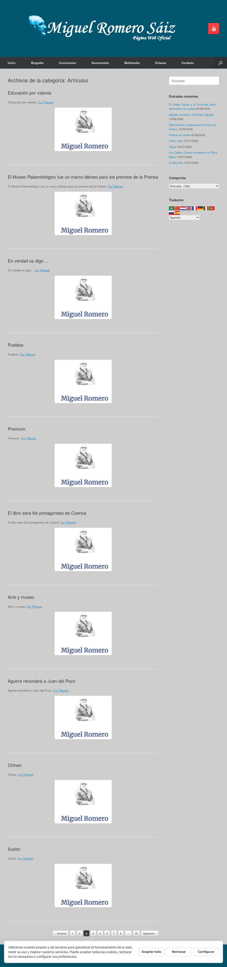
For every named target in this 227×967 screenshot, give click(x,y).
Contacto (188, 63)
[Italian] (206, 208)
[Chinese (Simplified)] (177, 208)
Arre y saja (176, 141)
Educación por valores (29, 92)
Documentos (100, 63)
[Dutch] (183, 208)
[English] (189, 208)
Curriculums (67, 63)
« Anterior (61, 933)
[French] (195, 208)
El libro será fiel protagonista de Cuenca (47, 513)
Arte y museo (21, 597)
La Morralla (176, 163)
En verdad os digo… (28, 260)
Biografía (37, 63)
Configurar (206, 951)
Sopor (172, 147)
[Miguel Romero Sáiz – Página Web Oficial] (104, 28)
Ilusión (14, 849)
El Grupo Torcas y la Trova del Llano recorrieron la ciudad (192, 106)
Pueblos (15, 345)
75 (136, 933)
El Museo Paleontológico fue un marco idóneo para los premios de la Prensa (83, 177)
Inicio (12, 63)
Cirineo (15, 765)
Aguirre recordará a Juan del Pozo (41, 681)
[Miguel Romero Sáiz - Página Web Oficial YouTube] (213, 28)
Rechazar (179, 951)
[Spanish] (177, 212)
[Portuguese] (212, 208)
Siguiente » (149, 933)
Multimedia (132, 63)
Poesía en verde (179, 135)
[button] (220, 63)
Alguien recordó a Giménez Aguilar (191, 114)
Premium (16, 428)
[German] (201, 208)
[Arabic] (172, 208)
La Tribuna (45, 102)
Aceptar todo (151, 951)
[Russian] (172, 212)
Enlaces (160, 63)
